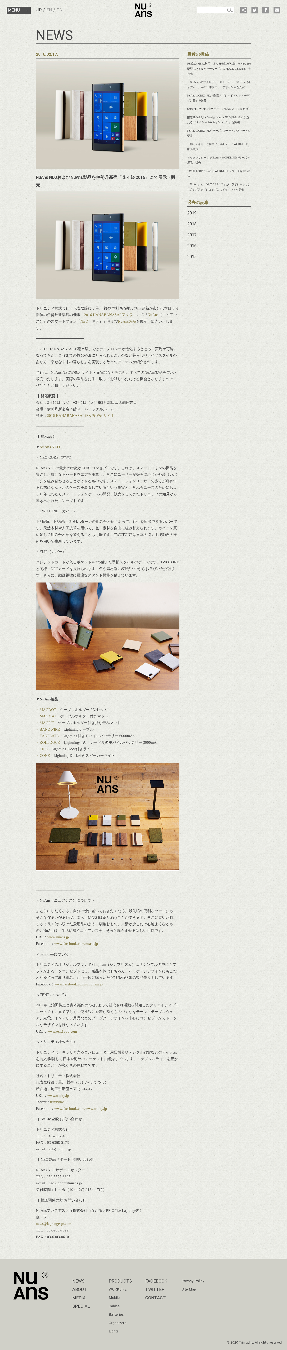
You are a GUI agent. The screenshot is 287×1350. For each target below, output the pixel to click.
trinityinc (57, 1102)
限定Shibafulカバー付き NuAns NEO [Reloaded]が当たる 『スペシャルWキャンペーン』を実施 (218, 120)
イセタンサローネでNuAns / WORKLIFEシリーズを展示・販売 (218, 160)
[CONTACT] (277, 10)
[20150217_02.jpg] (107, 869)
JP (39, 9)
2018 (192, 223)
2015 (192, 256)
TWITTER (154, 1289)
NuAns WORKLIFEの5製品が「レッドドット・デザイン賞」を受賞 (218, 98)
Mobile (114, 1298)
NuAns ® (143, 10)
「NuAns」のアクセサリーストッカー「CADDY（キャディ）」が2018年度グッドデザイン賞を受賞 (219, 85)
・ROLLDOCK (48, 742)
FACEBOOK (156, 1281)
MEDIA (79, 1297)
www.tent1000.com (62, 1031)
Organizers (118, 1323)
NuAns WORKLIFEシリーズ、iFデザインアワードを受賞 (218, 133)
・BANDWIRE (48, 729)
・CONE (43, 755)
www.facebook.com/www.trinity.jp (80, 1109)
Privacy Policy (193, 1281)
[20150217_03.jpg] (107, 689)
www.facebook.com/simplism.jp (78, 984)
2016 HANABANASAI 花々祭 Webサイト (81, 415)
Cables (114, 1306)
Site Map (189, 1289)
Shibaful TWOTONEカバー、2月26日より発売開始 (217, 108)
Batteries (116, 1314)
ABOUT (79, 1289)
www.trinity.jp (58, 1095)
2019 (192, 213)
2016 (192, 245)
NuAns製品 (127, 321)
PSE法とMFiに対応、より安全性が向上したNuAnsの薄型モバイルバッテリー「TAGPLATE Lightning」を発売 (219, 68)
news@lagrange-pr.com (53, 1224)
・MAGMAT (46, 716)
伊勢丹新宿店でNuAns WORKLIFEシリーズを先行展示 (219, 173)
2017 (192, 234)
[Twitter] (254, 10)
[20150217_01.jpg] (107, 298)
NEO (84, 321)
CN (60, 9)
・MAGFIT (45, 723)
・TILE (42, 749)
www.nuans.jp (58, 937)
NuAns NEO (50, 447)
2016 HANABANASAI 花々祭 (108, 315)
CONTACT (155, 1297)
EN (49, 9)
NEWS (78, 1281)
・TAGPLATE (47, 736)
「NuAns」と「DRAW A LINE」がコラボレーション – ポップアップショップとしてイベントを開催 (219, 187)
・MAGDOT (46, 710)
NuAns (153, 315)
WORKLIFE (118, 1289)
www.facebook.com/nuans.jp (76, 944)
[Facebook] (265, 10)
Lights (114, 1331)
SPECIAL (81, 1306)
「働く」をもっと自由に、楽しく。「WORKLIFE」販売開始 (219, 147)
